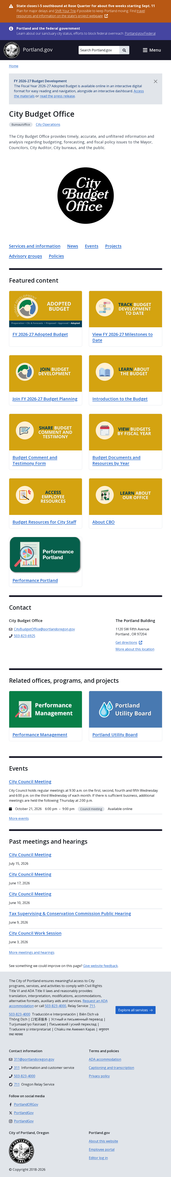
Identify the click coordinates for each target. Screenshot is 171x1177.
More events (19, 818)
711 (92, 1006)
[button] (152, 50)
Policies (56, 256)
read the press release (57, 96)
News (72, 246)
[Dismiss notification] (155, 81)
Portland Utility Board (115, 734)
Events (91, 246)
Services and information (34, 246)
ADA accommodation (105, 1059)
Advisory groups (25, 256)
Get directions (126, 642)
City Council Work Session (35, 933)
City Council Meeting (30, 854)
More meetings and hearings (31, 952)
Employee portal (101, 1149)
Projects (113, 246)
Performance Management (40, 734)
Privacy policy (99, 1076)
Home (13, 66)
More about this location (135, 649)
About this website (103, 1141)
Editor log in (98, 1158)
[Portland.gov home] (28, 50)
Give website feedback (100, 965)
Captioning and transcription (111, 1067)
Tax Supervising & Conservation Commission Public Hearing (70, 913)
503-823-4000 (55, 1006)
